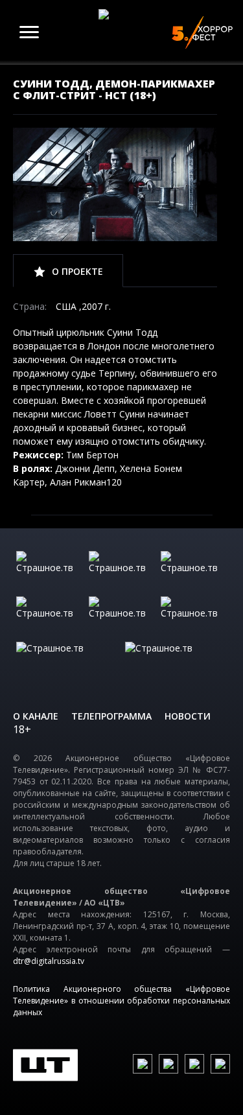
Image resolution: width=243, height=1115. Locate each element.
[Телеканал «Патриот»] (176, 661)
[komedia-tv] (122, 616)
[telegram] (194, 1064)
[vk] (142, 1064)
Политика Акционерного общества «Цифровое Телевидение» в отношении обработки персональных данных (121, 1000)
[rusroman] (67, 661)
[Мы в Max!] (220, 1064)
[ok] (168, 1064)
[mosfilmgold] (49, 616)
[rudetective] (193, 616)
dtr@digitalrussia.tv (48, 961)
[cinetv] (49, 570)
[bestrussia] (122, 570)
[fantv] (193, 570)
